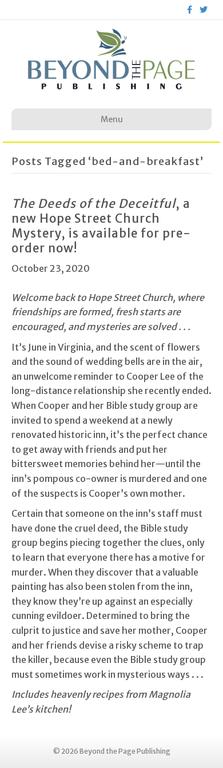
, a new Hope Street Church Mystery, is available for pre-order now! (101, 226)
